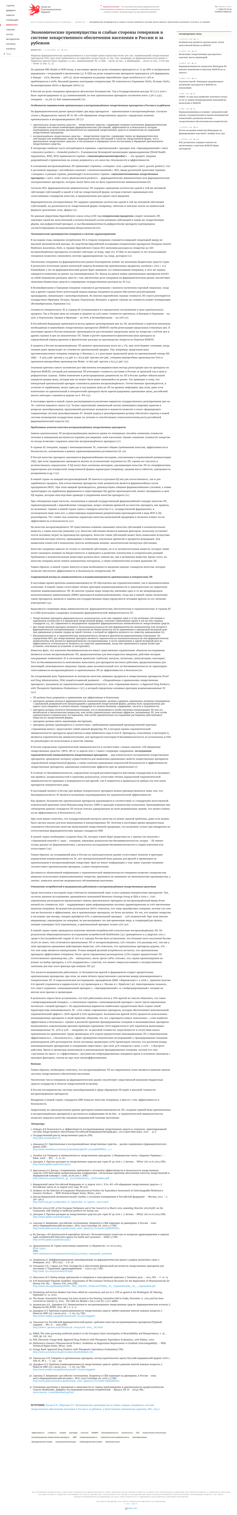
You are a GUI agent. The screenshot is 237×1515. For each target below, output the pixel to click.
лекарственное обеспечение (154, 1433)
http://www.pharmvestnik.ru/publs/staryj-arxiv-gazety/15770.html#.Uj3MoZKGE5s (76, 1228)
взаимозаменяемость (88, 1437)
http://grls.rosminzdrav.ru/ (47, 1138)
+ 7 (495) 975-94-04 (224, 9)
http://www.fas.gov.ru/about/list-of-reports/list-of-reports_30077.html (70, 1202)
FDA (137, 1433)
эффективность (38, 1433)
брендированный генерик (42, 1442)
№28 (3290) (39, 1248)
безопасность (127, 1433)
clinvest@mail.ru (223, 12)
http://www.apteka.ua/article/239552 (51, 1164)
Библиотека (80, 22)
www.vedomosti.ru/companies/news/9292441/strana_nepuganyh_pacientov (72, 1253)
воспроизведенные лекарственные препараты (50, 1437)
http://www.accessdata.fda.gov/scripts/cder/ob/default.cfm (63, 1352)
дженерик (73, 1433)
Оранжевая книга (112, 1442)
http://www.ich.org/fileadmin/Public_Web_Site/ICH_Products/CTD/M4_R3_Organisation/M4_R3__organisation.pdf (94, 1286)
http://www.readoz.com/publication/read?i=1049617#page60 (64, 1316)
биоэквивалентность (109, 1433)
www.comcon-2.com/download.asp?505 (53, 1392)
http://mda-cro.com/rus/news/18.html (53, 1271)
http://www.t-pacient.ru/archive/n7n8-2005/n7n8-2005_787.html (68, 1327)
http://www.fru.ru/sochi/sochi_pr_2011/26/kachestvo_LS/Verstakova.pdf (71, 1178)
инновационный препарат (66, 1442)
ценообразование (139, 1437)
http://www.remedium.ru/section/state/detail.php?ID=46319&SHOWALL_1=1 (72, 1149)
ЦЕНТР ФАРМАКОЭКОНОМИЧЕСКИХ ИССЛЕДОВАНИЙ (51, 22)
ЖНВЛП (95, 1433)
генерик (63, 1433)
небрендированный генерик (91, 1442)
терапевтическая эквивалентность (115, 1437)
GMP (75, 1437)
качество (84, 1433)
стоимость (52, 1433)
